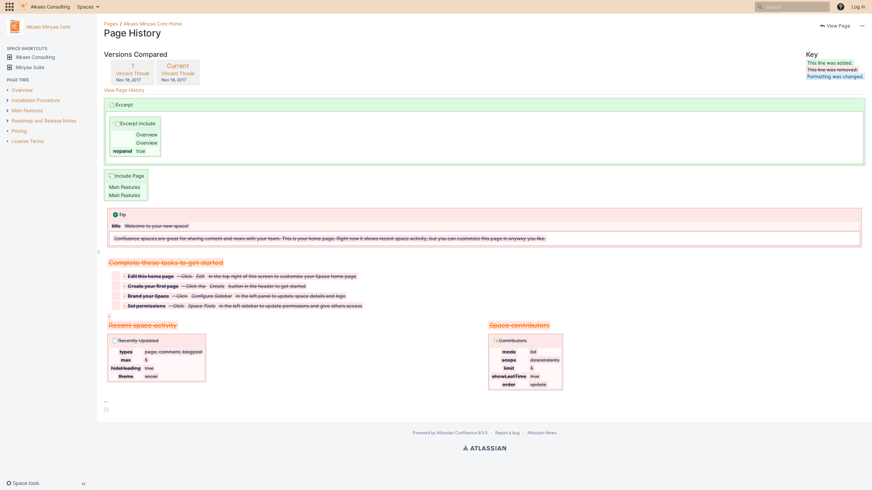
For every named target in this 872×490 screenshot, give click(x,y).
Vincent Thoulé (132, 73)
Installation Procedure (36, 100)
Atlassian (484, 447)
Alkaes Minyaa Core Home (153, 24)
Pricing (19, 131)
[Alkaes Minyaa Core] (15, 27)
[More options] (862, 26)
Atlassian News (542, 432)
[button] (9, 7)
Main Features (27, 110)
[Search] (760, 7)
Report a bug (507, 432)
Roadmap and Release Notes (44, 121)
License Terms (28, 141)
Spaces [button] (85, 7)
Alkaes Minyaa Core (48, 27)
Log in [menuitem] (858, 7)
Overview (22, 90)
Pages (111, 24)
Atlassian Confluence (457, 432)
